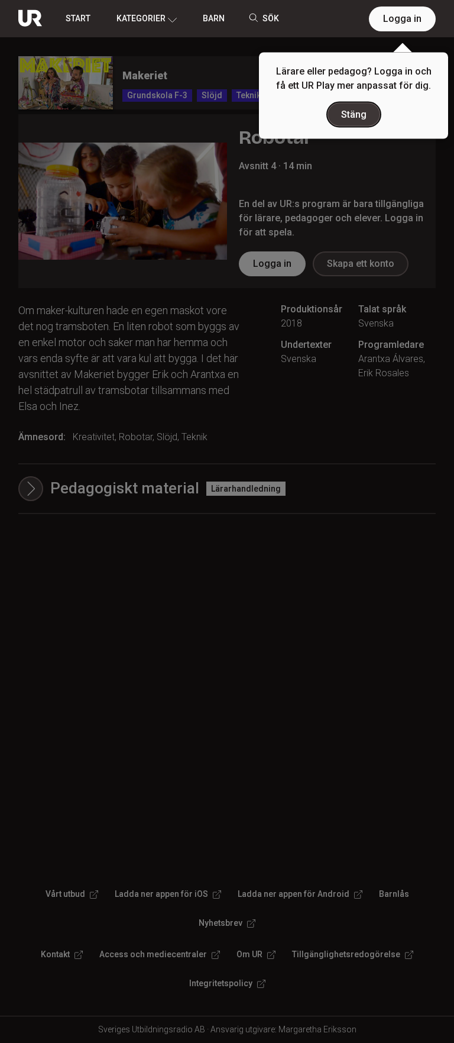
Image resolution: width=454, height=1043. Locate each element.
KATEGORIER (141, 18)
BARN (214, 18)
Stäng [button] (354, 114)
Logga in (402, 18)
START (78, 18)
